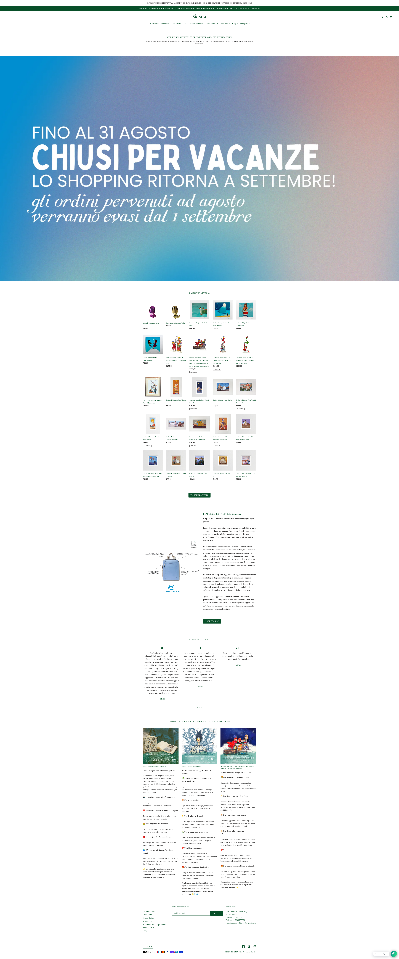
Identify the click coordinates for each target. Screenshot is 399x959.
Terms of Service (149, 921)
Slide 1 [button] (197, 708)
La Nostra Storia (149, 911)
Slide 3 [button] (202, 708)
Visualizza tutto (199, 495)
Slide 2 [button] (199, 708)
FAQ (145, 931)
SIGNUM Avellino (236, 952)
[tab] (197, 708)
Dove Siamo (147, 915)
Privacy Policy (148, 918)
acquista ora (212, 621)
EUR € (147, 946)
